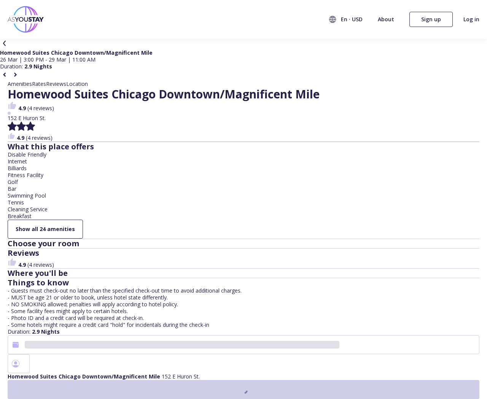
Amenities (20, 84)
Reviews (56, 84)
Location (77, 84)
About (386, 19)
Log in (471, 19)
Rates (39, 84)
